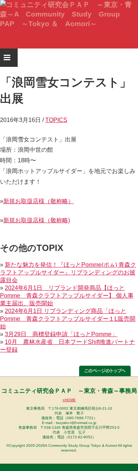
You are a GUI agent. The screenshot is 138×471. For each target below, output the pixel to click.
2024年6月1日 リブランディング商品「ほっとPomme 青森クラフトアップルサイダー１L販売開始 (67, 319)
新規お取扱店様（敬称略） (38, 201)
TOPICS (56, 120)
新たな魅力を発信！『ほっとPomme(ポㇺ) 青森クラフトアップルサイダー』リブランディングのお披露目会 (68, 272)
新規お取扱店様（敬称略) (36, 220)
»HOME (69, 400)
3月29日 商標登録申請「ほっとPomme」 (61, 334)
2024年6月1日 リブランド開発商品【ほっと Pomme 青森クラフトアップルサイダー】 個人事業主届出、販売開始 (67, 295)
